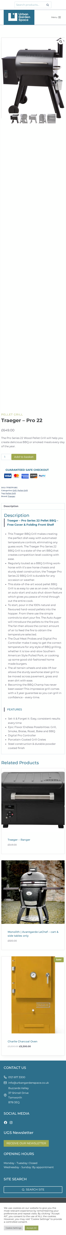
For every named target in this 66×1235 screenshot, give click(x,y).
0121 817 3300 (16, 1077)
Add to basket (23, 457)
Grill (15, 490)
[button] (61, 41)
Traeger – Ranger (19, 839)
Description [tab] (11, 506)
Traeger (11, 496)
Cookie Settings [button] (13, 1228)
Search (48, 5)
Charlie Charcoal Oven (22, 1041)
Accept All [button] (32, 1228)
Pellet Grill (12, 414)
